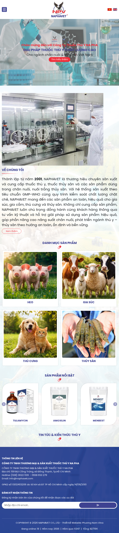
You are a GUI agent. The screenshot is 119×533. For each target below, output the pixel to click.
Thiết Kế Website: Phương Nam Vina (82, 522)
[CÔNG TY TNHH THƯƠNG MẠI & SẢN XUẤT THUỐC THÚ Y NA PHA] (59, 9)
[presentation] (4, 404)
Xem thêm (12, 231)
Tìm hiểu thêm (59, 59)
